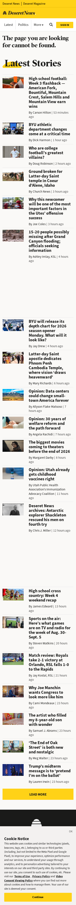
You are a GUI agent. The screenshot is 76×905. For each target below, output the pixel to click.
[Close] (71, 832)
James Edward (42, 606)
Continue (37, 897)
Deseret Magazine (34, 4)
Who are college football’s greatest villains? (46, 152)
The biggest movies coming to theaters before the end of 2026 (49, 446)
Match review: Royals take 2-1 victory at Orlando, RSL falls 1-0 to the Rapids (49, 662)
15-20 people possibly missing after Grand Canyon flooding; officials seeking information (49, 241)
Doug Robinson (43, 164)
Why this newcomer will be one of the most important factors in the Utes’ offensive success (50, 209)
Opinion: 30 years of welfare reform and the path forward (47, 423)
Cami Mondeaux (43, 703)
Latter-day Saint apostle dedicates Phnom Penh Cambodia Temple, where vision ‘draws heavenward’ (47, 365)
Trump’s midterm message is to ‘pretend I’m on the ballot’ (50, 770)
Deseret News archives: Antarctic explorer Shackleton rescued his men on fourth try (47, 515)
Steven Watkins (43, 643)
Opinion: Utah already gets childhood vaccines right (49, 474)
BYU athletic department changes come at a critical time (49, 129)
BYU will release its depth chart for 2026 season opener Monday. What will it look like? (48, 331)
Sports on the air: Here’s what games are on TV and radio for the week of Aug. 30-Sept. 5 (50, 628)
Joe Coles (39, 224)
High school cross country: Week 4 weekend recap (45, 595)
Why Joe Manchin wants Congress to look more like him (46, 692)
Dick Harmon (41, 140)
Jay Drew (39, 346)
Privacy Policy (41, 876)
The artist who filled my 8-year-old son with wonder (47, 719)
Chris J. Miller (42, 530)
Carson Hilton (42, 112)
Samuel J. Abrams (45, 731)
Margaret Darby (43, 458)
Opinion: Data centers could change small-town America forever (49, 395)
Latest (8, 24)
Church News (41, 191)
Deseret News (11, 4)
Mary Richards (42, 383)
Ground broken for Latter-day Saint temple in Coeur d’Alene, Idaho (45, 178)
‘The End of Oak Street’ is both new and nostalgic (46, 747)
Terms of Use (22, 876)
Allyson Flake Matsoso (47, 407)
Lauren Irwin (41, 782)
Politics (23, 24)
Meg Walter (40, 758)
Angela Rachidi (43, 434)
